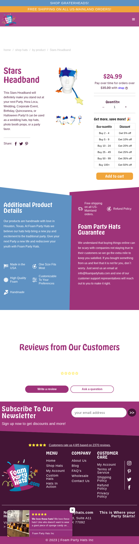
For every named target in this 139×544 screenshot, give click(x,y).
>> (132, 412)
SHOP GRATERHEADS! (69, 3)
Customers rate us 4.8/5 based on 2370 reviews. (80, 445)
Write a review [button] (46, 389)
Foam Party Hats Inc (77, 540)
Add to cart (114, 176)
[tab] (59, 120)
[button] (133, 19)
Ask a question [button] (92, 389)
